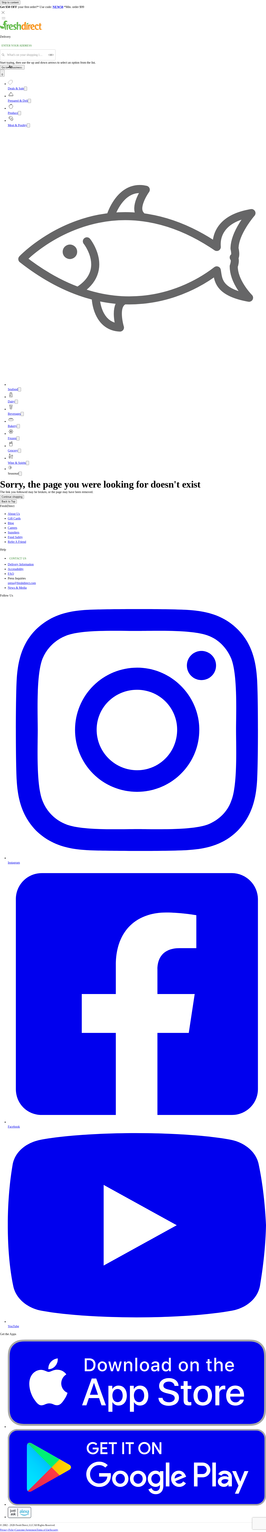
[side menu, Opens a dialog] (3, 18)
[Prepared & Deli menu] (29, 101)
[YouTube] (137, 1321)
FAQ (11, 573)
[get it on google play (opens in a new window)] (137, 1504)
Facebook (14, 1126)
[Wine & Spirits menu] (27, 463)
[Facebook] (137, 1122)
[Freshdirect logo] (21, 29)
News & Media (17, 587)
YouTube (13, 1326)
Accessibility (16, 569)
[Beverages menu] (22, 414)
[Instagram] (137, 858)
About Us (14, 513)
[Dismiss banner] (3, 12)
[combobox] (26, 55)
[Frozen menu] (17, 438)
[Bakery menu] (18, 426)
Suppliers (13, 532)
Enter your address (17, 45)
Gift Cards (14, 518)
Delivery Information (21, 564)
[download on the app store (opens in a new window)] (137, 1426)
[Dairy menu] (16, 402)
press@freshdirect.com (22, 583)
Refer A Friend (17, 541)
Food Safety (15, 537)
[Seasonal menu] (20, 474)
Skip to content (10, 2)
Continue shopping (12, 496)
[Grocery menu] (19, 451)
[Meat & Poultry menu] (28, 125)
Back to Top (8, 501)
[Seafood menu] (19, 389)
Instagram (14, 862)
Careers (12, 527)
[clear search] (51, 54)
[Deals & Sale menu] (25, 89)
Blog (11, 523)
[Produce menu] (19, 113)
